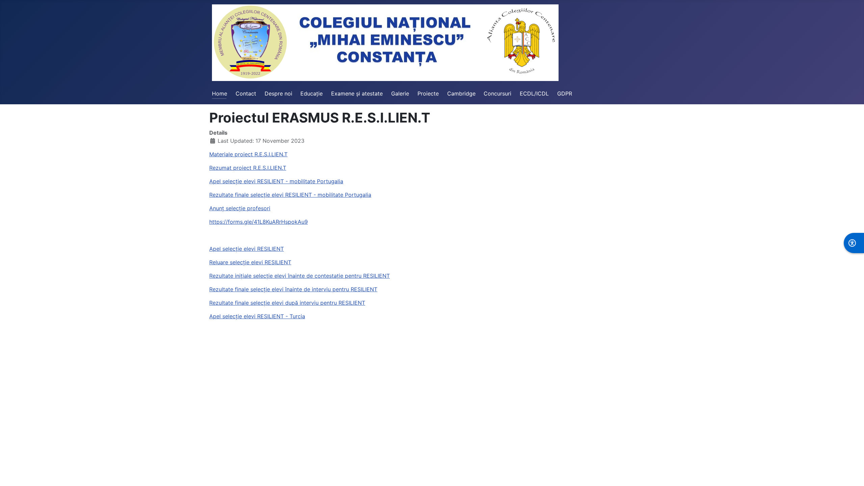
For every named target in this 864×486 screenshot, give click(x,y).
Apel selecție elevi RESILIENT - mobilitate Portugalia (276, 181)
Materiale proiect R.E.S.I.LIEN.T (248, 154)
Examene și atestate (357, 93)
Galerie (400, 93)
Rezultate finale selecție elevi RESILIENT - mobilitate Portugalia (290, 194)
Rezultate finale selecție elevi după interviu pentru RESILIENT (287, 302)
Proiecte (428, 93)
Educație (311, 93)
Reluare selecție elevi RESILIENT (250, 262)
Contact (246, 93)
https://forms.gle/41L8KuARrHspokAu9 (258, 221)
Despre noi (278, 93)
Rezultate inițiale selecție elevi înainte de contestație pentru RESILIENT (299, 275)
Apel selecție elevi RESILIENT (246, 248)
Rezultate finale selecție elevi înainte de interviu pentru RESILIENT (293, 289)
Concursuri (497, 93)
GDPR (564, 93)
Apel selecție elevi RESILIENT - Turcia (257, 316)
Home (219, 93)
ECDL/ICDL (534, 93)
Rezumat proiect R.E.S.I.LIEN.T (247, 167)
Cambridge (461, 93)
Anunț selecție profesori (239, 208)
